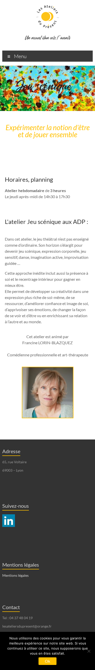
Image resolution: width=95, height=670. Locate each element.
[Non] (88, 651)
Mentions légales (15, 575)
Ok (47, 661)
